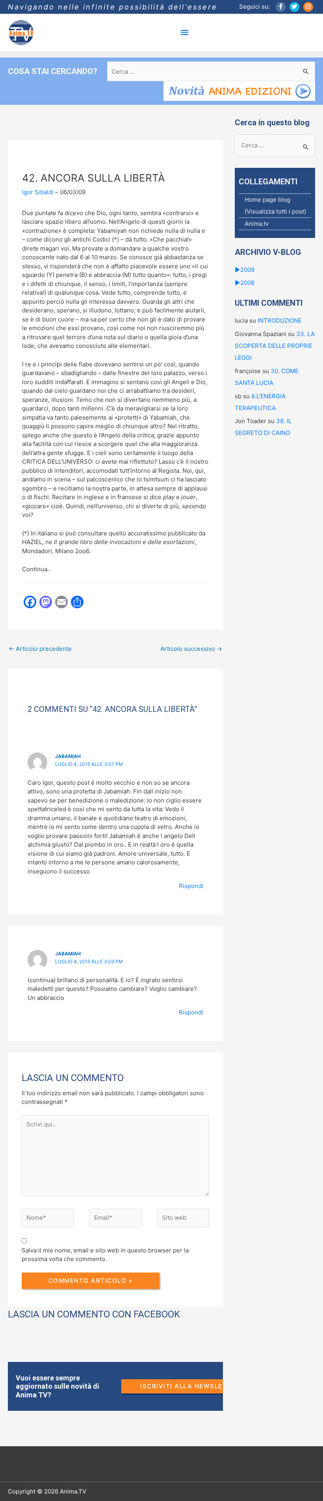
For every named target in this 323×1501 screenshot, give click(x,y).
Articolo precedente (40, 648)
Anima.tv (257, 223)
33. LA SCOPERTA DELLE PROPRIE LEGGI (275, 345)
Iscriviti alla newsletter (190, 1386)
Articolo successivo (191, 648)
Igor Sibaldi (38, 192)
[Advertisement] (151, 686)
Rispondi (191, 886)
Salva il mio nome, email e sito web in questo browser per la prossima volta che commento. (105, 1254)
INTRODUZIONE (280, 320)
